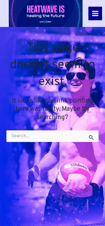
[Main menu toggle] (95, 13)
